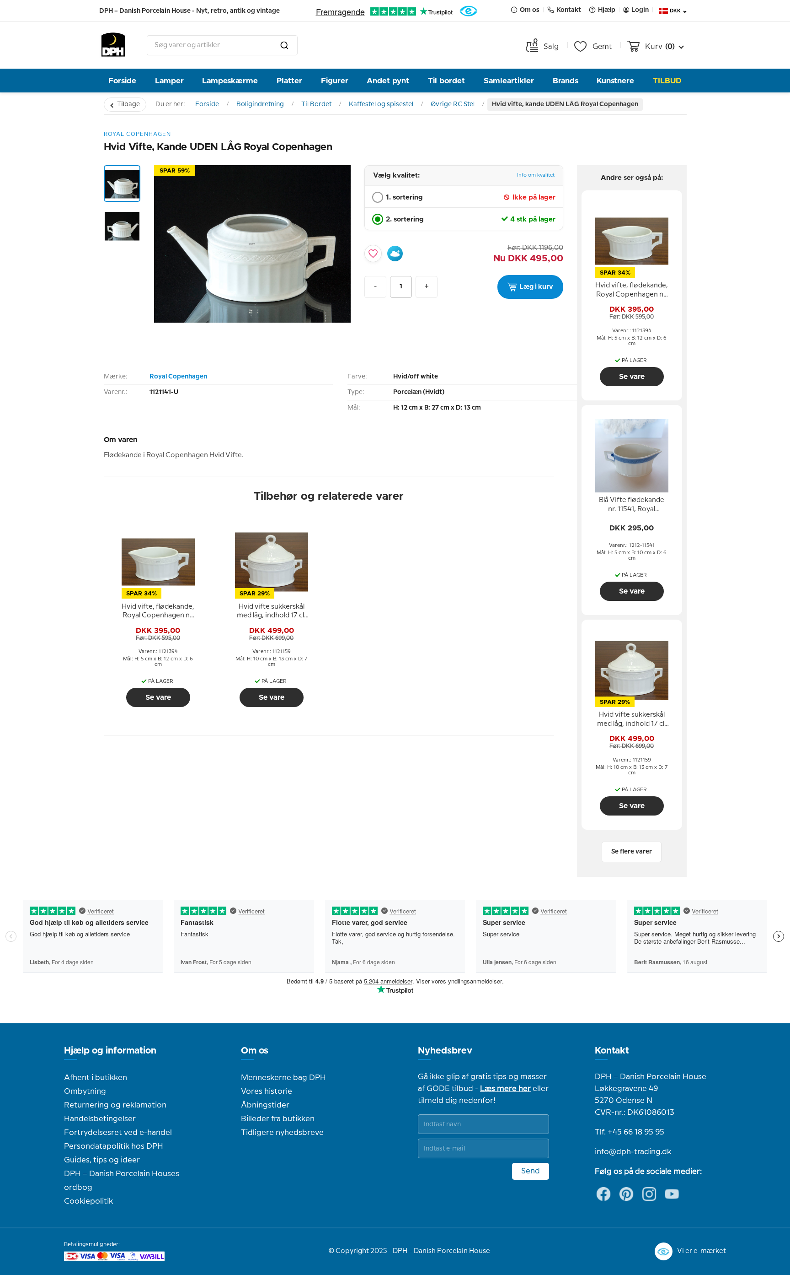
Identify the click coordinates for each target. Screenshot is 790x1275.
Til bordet (446, 81)
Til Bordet (316, 104)
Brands (565, 81)
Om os (254, 1050)
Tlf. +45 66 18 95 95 (629, 1132)
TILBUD (667, 81)
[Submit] (284, 45)
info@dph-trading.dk (633, 1152)
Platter (289, 81)
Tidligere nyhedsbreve (282, 1132)
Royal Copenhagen (178, 376)
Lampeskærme (230, 81)
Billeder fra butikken (278, 1119)
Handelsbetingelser (100, 1119)
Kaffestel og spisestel (381, 104)
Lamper (169, 81)
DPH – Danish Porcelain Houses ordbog (121, 1180)
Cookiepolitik (88, 1201)
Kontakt (612, 1050)
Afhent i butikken (95, 1077)
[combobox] (222, 45)
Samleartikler (509, 81)
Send (530, 1171)
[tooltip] (158, 611)
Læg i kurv (536, 287)
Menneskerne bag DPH (283, 1077)
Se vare (158, 697)
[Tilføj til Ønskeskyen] (395, 253)
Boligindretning (260, 104)
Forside (122, 81)
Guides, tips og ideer (102, 1160)
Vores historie (266, 1091)
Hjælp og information (110, 1050)
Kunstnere (615, 81)
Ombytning (85, 1091)
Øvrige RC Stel (453, 104)
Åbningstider (265, 1105)
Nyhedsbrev (445, 1050)
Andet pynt (388, 81)
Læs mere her (505, 1088)
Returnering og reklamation (115, 1105)
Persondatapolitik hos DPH (113, 1146)
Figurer (334, 81)
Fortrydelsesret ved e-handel (118, 1132)
